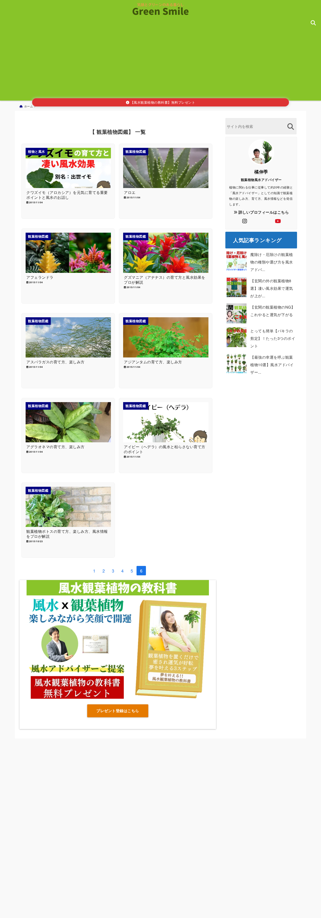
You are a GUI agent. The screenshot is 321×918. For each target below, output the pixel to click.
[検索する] (290, 126)
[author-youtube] (277, 221)
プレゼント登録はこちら (117, 710)
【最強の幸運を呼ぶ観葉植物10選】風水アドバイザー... (272, 364)
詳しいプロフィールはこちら (263, 212)
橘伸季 (261, 171)
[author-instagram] (244, 221)
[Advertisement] (160, 64)
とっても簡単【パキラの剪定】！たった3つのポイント (272, 338)
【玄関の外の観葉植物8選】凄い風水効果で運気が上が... (271, 288)
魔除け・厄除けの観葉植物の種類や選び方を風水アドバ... (271, 262)
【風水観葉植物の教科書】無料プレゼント (162, 102)
